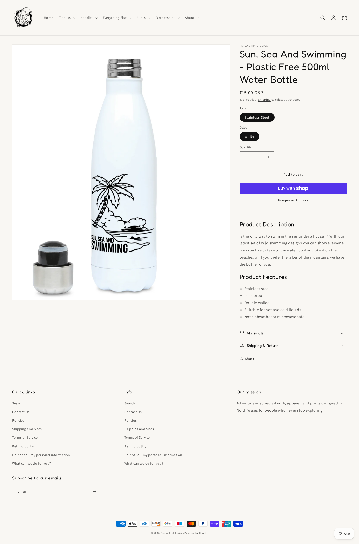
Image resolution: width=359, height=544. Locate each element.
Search (17, 403)
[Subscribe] (94, 491)
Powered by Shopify (196, 532)
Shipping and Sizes (27, 429)
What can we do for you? (31, 463)
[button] (66, 17)
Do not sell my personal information (41, 455)
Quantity (246, 147)
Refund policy (23, 446)
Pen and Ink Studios (172, 532)
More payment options (293, 200)
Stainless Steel (257, 117)
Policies (18, 420)
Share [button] (249, 358)
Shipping (264, 99)
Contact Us (21, 412)
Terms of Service (25, 437)
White (249, 136)
